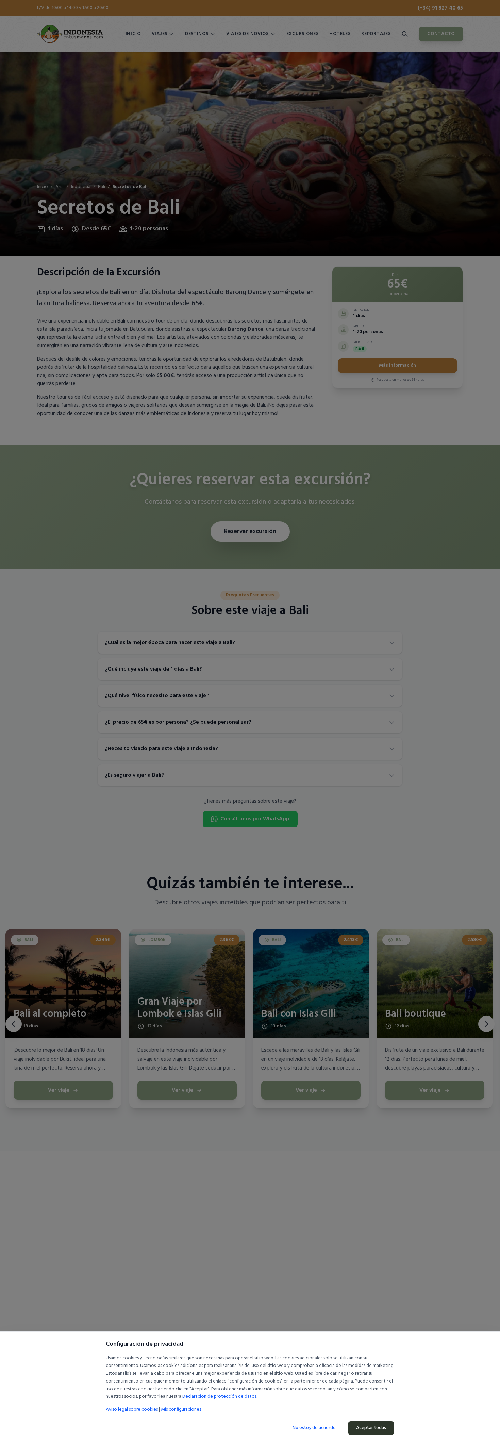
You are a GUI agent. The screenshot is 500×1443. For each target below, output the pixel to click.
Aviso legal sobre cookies (132, 1409)
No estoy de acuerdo (314, 1428)
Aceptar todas (371, 1428)
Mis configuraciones (181, 1409)
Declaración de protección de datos (219, 1397)
